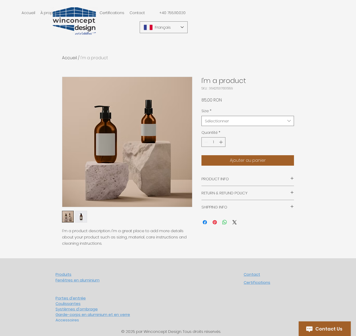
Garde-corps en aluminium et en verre (93, 314)
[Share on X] (234, 222)
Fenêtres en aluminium (78, 280)
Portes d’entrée (71, 298)
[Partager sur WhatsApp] (225, 222)
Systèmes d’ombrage (77, 309)
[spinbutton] (213, 142)
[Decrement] (205, 142)
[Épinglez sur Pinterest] (215, 222)
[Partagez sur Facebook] (205, 222)
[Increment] (221, 142)
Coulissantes (68, 303)
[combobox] (247, 121)
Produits (63, 274)
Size (206, 111)
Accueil (69, 58)
